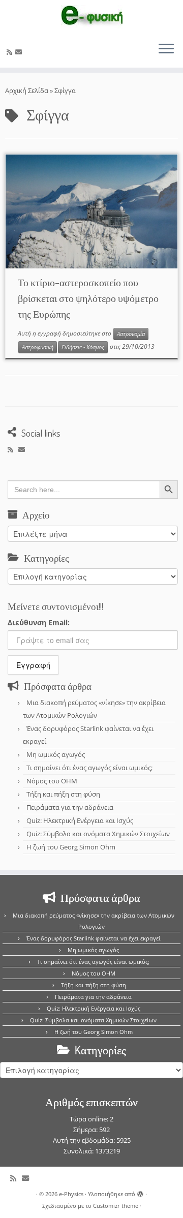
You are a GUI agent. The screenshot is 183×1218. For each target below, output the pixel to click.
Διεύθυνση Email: (39, 622)
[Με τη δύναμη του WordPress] (140, 1192)
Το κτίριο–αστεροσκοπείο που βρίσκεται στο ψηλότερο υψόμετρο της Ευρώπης (88, 298)
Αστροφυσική (37, 347)
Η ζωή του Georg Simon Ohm (70, 846)
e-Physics (71, 1194)
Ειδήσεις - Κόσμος (83, 347)
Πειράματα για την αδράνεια (69, 807)
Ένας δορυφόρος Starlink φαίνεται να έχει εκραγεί (93, 938)
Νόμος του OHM (51, 780)
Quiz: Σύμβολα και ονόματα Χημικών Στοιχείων (98, 833)
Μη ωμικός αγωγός (55, 754)
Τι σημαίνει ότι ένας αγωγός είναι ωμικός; (89, 767)
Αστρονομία (131, 334)
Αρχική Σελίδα (27, 90)
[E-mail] (20, 51)
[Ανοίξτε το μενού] (166, 49)
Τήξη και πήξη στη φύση (63, 794)
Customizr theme (115, 1205)
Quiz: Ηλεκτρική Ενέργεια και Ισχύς (79, 820)
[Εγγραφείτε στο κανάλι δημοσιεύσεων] (11, 51)
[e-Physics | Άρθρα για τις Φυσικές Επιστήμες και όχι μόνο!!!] (91, 16)
